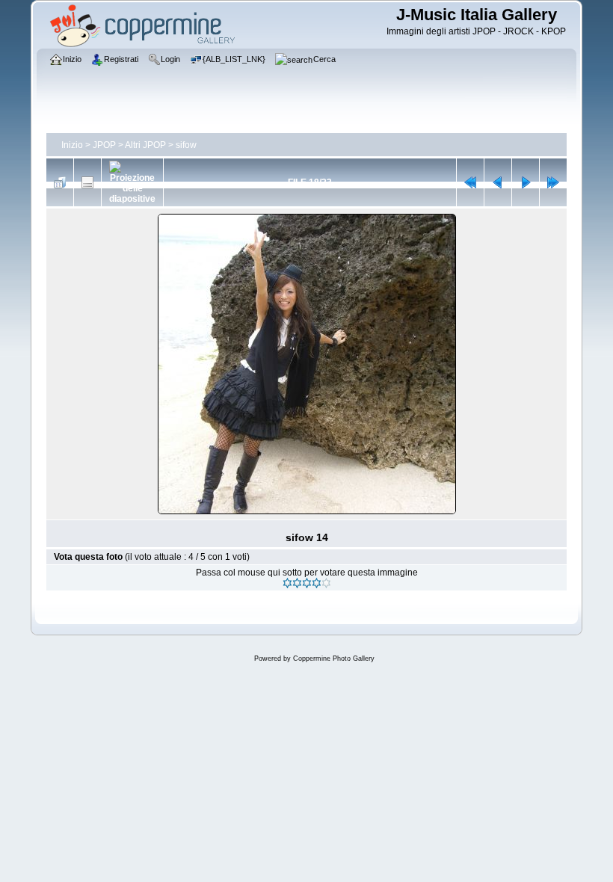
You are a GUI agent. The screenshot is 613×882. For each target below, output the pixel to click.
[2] (297, 583)
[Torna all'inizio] (470, 182)
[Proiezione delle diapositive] (132, 182)
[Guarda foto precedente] (497, 182)
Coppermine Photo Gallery (334, 658)
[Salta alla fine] (553, 182)
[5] (326, 583)
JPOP (104, 145)
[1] (287, 583)
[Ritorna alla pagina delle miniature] (59, 182)
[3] (307, 583)
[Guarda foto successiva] (525, 182)
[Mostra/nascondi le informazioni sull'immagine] (87, 182)
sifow (186, 145)
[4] (316, 583)
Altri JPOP (145, 145)
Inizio (72, 145)
